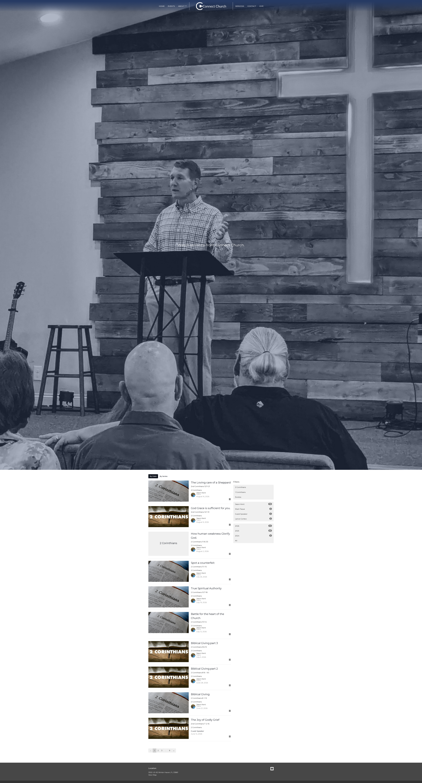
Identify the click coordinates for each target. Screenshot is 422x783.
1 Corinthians (240, 492)
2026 (253, 526)
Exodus (238, 497)
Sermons (239, 6)
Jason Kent (253, 504)
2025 (253, 531)
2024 (253, 536)
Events (171, 6)
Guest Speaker (253, 514)
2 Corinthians (240, 487)
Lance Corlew (253, 519)
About (181, 6)
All (236, 541)
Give (261, 6)
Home (162, 6)
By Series (163, 476)
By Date (153, 476)
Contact (251, 6)
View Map (152, 775)
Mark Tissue (253, 509)
